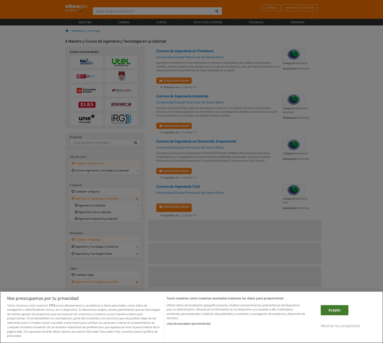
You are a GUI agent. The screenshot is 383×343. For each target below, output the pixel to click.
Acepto (334, 310)
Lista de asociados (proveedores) (188, 324)
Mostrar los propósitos (340, 325)
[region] (191, 317)
